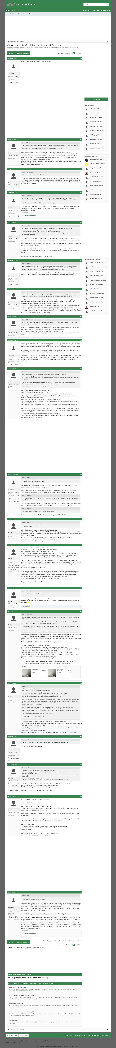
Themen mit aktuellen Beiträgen (26, 14)
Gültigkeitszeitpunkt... (96, 121)
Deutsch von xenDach (43, 1041)
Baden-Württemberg (14, 82)
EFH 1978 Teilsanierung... (97, 185)
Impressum (80, 1035)
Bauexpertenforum (12, 1035)
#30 (81, 368)
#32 (81, 519)
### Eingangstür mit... (96, 135)
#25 (81, 222)
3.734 (18, 240)
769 (18, 212)
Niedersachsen (16, 760)
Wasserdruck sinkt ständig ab (17, 987)
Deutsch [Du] (23, 1035)
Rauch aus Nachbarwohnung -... (99, 267)
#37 (81, 736)
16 (18, 157)
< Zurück (67, 53)
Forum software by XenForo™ (20, 1041)
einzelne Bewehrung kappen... (98, 130)
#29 (81, 340)
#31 (81, 474)
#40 (81, 892)
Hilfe (70, 1035)
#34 (81, 587)
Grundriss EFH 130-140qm (97, 163)
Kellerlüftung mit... (95, 306)
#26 (81, 260)
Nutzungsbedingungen (90, 1035)
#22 (81, 139)
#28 (81, 316)
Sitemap (74, 1035)
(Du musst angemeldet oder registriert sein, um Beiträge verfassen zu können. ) (62, 941)
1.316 (18, 754)
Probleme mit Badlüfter (96, 302)
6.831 (18, 493)
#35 (81, 611)
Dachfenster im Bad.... (96, 126)
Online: (86, 10)
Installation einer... (95, 289)
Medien (14, 10)
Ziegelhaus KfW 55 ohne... (97, 297)
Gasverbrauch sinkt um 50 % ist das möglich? (22, 1012)
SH (18, 216)
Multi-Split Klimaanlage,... (97, 284)
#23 (81, 169)
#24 (81, 192)
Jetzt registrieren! (96, 99)
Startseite (66, 1035)
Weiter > (80, 53)
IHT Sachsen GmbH (95, 113)
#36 (81, 683)
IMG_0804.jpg (35, 669)
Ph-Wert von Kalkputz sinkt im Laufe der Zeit (21, 995)
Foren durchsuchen (12, 14)
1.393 (18, 77)
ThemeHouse (19, 1042)
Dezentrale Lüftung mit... (97, 262)
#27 (81, 288)
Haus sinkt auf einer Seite (16, 1004)
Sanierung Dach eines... (96, 148)
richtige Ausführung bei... (97, 190)
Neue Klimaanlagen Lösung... (98, 280)
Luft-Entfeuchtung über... (97, 311)
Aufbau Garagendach (96, 117)
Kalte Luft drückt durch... (97, 275)
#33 (81, 545)
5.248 (18, 562)
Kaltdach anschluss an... (97, 139)
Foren (8, 10)
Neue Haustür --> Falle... (97, 176)
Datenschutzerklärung (102, 1035)
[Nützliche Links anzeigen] (107, 41)
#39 (81, 796)
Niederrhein (16, 501)
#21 (81, 58)
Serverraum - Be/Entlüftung (97, 293)
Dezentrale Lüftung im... (97, 271)
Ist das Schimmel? (95, 108)
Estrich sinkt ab (13, 1020)
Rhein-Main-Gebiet (15, 567)
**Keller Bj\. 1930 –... (95, 143)
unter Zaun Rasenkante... (97, 198)
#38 (81, 764)
